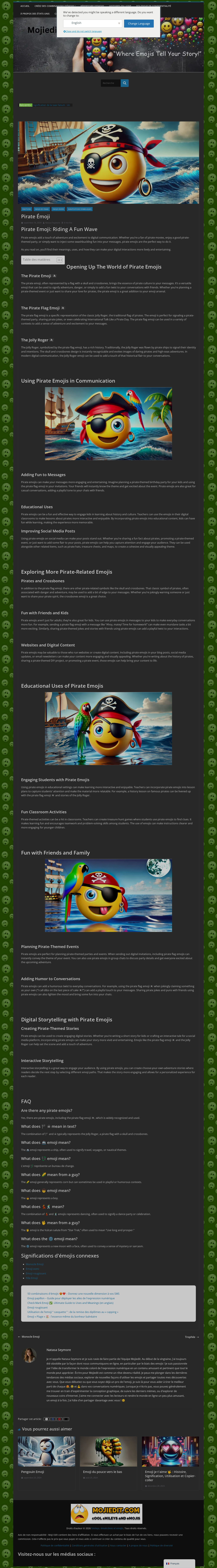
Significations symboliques (79, 209)
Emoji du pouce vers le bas (102, 1472)
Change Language (139, 23)
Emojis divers (58, 209)
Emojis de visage (42, 209)
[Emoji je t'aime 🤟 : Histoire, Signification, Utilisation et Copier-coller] (170, 1438)
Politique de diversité (161, 1545)
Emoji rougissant (36, 1273)
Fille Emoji (32, 1278)
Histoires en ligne (120, 5)
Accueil (25, 5)
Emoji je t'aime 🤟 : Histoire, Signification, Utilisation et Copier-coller (170, 1476)
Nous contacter (118, 1545)
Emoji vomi (32, 1269)
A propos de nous (138, 1545)
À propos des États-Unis (35, 13)
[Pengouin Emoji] (46, 1438)
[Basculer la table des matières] (57, 260)
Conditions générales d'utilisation (90, 1545)
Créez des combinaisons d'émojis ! (55, 5)
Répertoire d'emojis (92, 5)
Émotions (26, 209)
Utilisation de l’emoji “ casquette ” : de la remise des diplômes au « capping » (72, 1312)
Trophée (190, 1337)
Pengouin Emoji (32, 1472)
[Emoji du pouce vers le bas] (108, 1438)
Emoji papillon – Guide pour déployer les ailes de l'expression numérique (71, 1298)
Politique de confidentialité (153, 5)
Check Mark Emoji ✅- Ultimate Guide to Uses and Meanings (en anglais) (70, 1303)
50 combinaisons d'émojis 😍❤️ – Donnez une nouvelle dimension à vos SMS (73, 1293)
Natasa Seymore (52, 222)
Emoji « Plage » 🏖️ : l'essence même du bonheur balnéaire (62, 1316)
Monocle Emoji (35, 1264)
